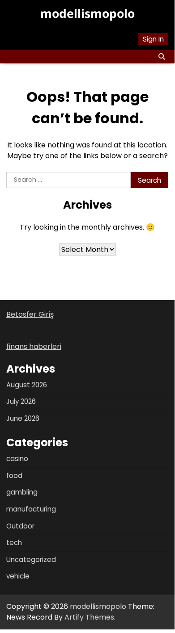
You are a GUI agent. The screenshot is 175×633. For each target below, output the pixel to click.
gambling (22, 492)
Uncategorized (31, 559)
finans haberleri (33, 346)
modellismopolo (87, 13)
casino (17, 458)
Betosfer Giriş (30, 314)
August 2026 (26, 385)
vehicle (18, 576)
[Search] (161, 56)
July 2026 (21, 401)
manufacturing (31, 509)
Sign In (153, 39)
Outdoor (20, 526)
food (14, 475)
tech (14, 542)
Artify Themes (89, 617)
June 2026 (22, 418)
